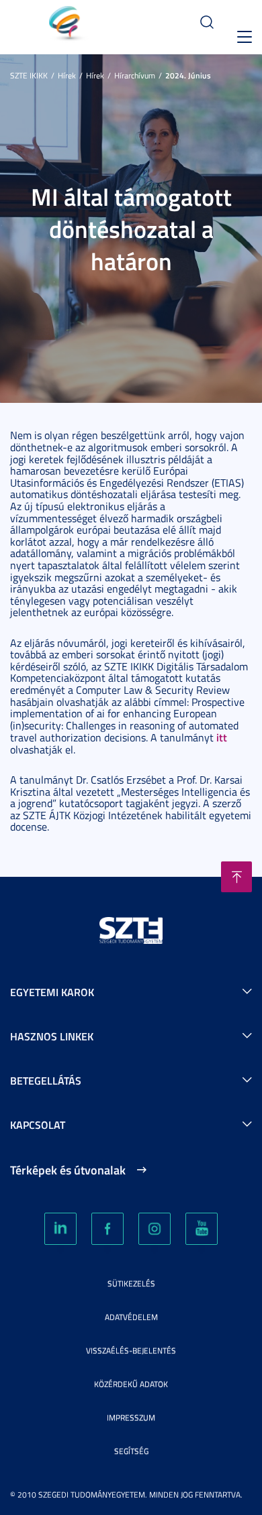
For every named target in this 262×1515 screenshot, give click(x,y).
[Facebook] (107, 1229)
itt (221, 737)
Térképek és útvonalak (68, 1170)
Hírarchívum (134, 75)
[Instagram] (154, 1229)
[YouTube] (201, 1229)
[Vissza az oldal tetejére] (236, 876)
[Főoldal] (49, 26)
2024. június (188, 75)
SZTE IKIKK (29, 75)
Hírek (67, 75)
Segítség (131, 1451)
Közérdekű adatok (131, 1384)
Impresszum (131, 1417)
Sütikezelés (131, 1283)
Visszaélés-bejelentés (131, 1350)
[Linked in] (60, 1229)
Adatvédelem (131, 1317)
